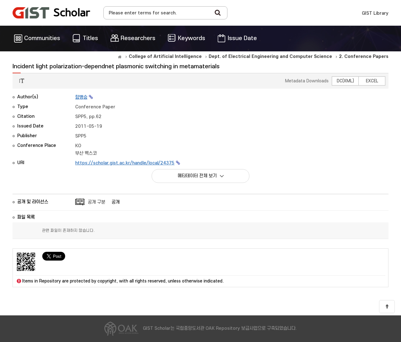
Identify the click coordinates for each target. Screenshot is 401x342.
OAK (51, 13)
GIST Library (375, 13)
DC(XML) (345, 81)
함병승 (81, 97)
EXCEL (372, 81)
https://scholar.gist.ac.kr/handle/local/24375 (124, 163)
